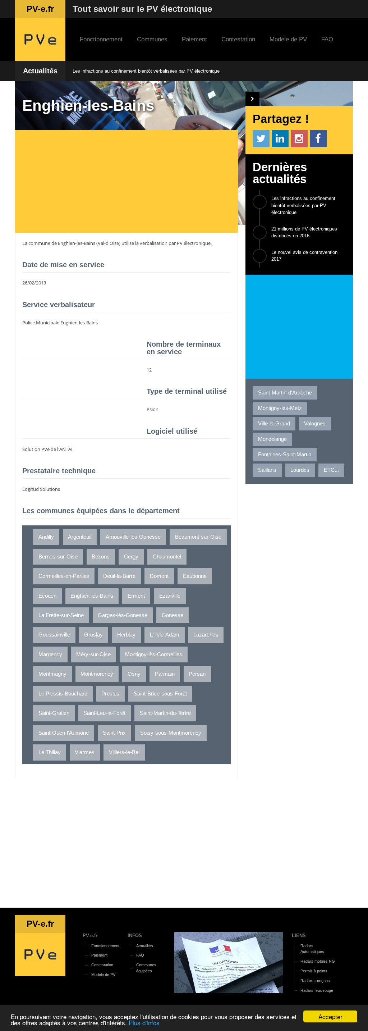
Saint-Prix (114, 733)
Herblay (126, 635)
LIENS (299, 935)
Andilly (46, 537)
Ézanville (169, 596)
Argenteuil (79, 537)
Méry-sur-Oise (93, 654)
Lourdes (299, 470)
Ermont (136, 596)
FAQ (327, 39)
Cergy (131, 557)
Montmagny (52, 674)
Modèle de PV (288, 39)
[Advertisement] (130, 182)
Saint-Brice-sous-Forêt (160, 694)
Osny (134, 674)
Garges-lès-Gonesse (122, 615)
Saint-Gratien (53, 713)
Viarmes (85, 752)
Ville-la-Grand (274, 423)
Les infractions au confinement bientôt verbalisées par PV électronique (146, 71)
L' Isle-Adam (164, 635)
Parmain (165, 674)
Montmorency (96, 674)
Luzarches (205, 635)
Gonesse (172, 615)
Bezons (101, 557)
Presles (110, 694)
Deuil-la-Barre (119, 576)
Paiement (194, 39)
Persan (197, 674)
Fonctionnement (101, 39)
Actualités (40, 71)
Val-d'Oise (108, 243)
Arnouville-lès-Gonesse (133, 537)
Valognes (315, 423)
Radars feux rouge (316, 990)
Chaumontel (167, 557)
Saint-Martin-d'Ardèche (285, 393)
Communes (152, 39)
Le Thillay (49, 752)
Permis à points (313, 971)
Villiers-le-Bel (124, 752)
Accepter (330, 1016)
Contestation (238, 39)
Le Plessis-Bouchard (62, 694)
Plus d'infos (144, 1022)
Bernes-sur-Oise (58, 557)
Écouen (47, 596)
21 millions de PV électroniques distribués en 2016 (304, 232)
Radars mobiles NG (317, 961)
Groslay (93, 635)
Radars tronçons (315, 980)
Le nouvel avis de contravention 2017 (304, 256)
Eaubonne (195, 576)
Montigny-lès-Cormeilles (153, 654)
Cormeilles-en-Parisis (63, 576)
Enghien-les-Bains (76, 243)
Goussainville (54, 635)
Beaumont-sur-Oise (198, 537)
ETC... (331, 470)
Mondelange (272, 439)
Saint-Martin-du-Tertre (165, 713)
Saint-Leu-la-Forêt (104, 713)
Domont (159, 576)
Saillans (267, 470)
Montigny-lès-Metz (280, 408)
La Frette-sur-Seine (61, 615)
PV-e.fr (90, 935)
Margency (50, 654)
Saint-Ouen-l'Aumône (63, 733)
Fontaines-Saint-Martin (284, 454)
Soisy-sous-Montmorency (170, 733)
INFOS (135, 935)
